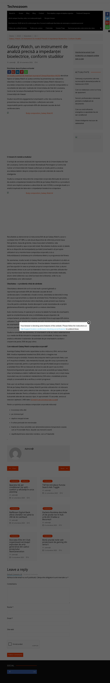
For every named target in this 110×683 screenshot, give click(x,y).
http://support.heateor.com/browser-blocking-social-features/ (43, 329)
